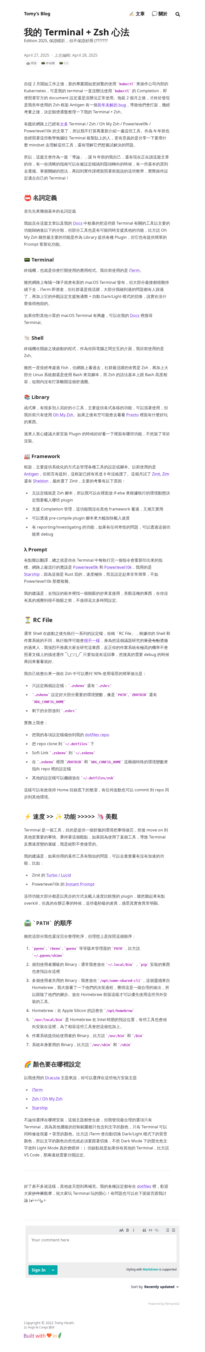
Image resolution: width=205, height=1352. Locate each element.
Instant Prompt (80, 884)
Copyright (32, 1322)
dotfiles (144, 1186)
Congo (43, 1327)
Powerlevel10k (118, 567)
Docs (77, 223)
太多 (64, 124)
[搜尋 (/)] (177, 13)
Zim (165, 474)
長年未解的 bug (112, 105)
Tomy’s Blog (37, 14)
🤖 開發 (31, 63)
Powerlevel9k (85, 567)
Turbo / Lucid (58, 875)
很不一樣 (92, 640)
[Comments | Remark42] (102, 1266)
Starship (32, 574)
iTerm (134, 270)
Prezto (132, 414)
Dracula (52, 1077)
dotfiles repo (97, 734)
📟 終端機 (48, 63)
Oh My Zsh (63, 414)
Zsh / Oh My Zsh (47, 1099)
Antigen (31, 474)
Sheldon (40, 481)
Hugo (31, 1327)
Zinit (156, 474)
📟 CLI (63, 63)
